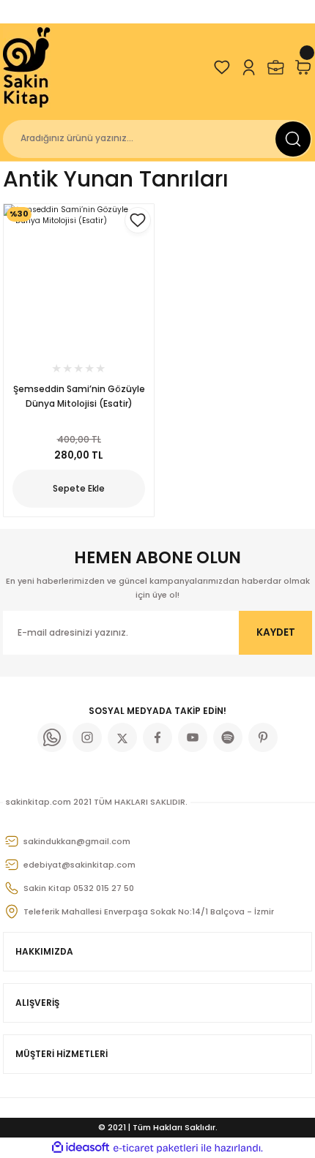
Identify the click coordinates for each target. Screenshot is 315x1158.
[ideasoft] (80, 1147)
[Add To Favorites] (138, 220)
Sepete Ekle (79, 488)
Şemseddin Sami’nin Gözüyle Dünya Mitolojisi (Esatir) (79, 396)
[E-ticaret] (156, 1148)
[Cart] (303, 67)
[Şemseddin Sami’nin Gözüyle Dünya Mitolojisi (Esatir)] (79, 279)
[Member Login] (249, 67)
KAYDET (275, 632)
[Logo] (28, 67)
